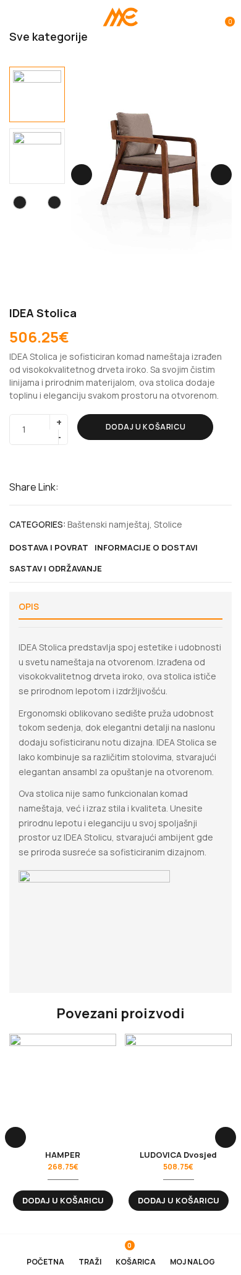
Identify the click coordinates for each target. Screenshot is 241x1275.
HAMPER (62, 1154)
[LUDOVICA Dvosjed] (178, 1087)
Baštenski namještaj (108, 524)
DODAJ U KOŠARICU (146, 427)
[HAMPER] (62, 1087)
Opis (29, 606)
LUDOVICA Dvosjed (178, 1154)
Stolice (168, 524)
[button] (224, 17)
